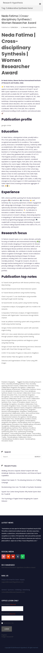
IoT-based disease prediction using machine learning (18, 293)
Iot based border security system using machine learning (20, 303)
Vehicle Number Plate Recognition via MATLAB (17, 357)
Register (4, 635)
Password (8, 614)
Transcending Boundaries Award (20, 433)
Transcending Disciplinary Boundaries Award (21, 434)
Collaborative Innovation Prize (28, 386)
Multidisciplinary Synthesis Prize (12, 428)
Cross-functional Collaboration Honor (20, 397)
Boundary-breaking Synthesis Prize (17, 384)
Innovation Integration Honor (11, 406)
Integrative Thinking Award (28, 411)
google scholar (6, 125)
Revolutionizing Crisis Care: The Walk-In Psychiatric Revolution (22, 487)
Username (9, 604)
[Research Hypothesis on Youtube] (13, 556)
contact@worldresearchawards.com (13, 592)
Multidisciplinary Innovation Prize (12, 424)
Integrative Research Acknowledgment (19, 410)
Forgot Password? (7, 637)
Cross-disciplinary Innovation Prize (13, 391)
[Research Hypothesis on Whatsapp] (22, 556)
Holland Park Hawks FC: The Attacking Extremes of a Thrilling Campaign (21, 481)
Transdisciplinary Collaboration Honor (19, 437)
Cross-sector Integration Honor (16, 400)
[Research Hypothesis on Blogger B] (8, 556)
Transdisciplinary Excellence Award (13, 439)
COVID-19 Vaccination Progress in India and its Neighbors (20, 353)
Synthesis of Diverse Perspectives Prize (22, 430)
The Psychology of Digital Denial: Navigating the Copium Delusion (20, 500)
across (21, 239)
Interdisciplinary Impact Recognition (13, 420)
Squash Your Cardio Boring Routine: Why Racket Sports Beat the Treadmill (21, 493)
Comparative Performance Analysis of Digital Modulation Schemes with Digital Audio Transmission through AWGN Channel (20, 315)
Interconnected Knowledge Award (21, 415)
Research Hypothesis (13, 2)
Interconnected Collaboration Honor (13, 413)
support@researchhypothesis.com (13, 582)
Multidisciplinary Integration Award (21, 426)
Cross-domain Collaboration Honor (24, 393)
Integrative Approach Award (15, 408)
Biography (11, 382)
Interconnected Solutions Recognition (14, 417)
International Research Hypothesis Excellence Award (18, 567)
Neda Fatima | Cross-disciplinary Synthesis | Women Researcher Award (19, 19)
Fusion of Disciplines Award (21, 402)
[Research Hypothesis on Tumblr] (18, 556)
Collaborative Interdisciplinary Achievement (18, 388)
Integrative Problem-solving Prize (17, 409)
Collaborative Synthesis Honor (31, 389)
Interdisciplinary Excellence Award (25, 419)
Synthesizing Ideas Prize (9, 432)
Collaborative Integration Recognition (14, 387)
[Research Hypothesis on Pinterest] (4, 556)
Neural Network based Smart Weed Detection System (19, 289)
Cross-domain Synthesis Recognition (22, 397)
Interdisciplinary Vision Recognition (29, 422)
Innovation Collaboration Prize (27, 404)
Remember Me (8, 623)
